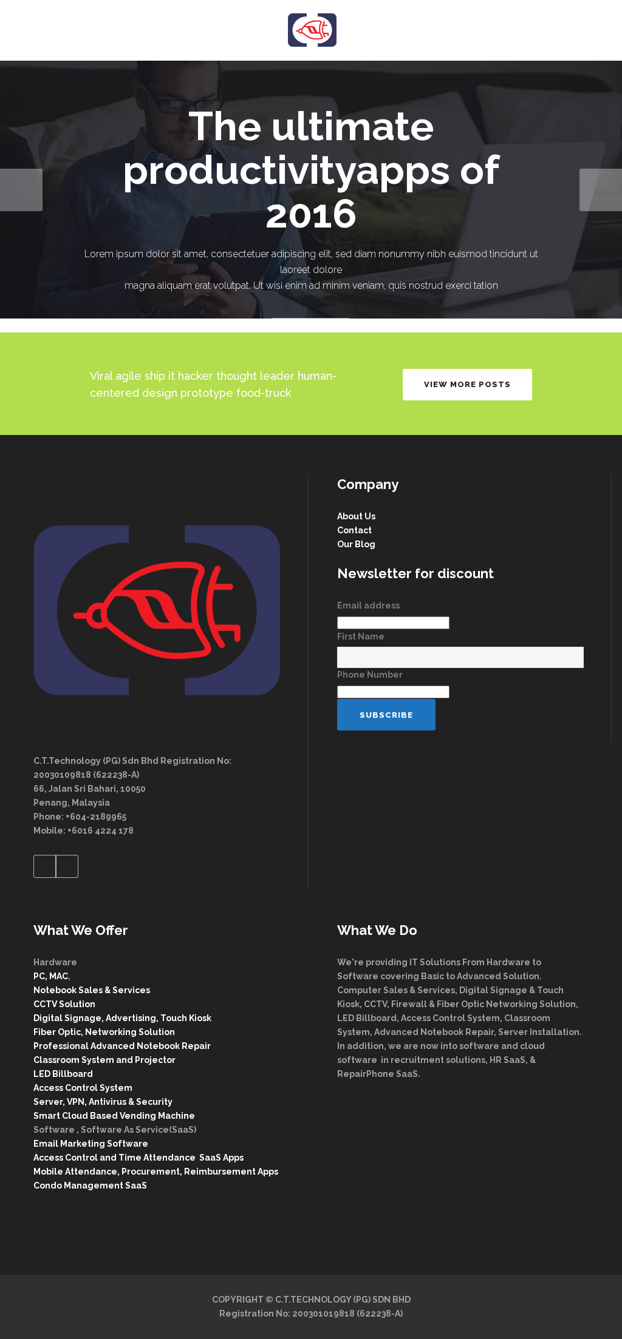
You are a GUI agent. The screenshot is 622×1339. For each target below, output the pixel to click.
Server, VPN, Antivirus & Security (103, 1102)
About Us (356, 516)
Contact (354, 530)
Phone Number (370, 675)
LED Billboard (63, 1074)
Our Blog (356, 544)
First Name (360, 636)
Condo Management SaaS (90, 1185)
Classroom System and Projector (104, 1060)
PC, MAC (50, 976)
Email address (368, 605)
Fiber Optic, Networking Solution (104, 1032)
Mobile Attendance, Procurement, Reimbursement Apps (155, 1171)
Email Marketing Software (91, 1143)
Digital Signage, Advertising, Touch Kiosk (122, 1018)
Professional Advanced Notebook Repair (122, 1046)
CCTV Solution (64, 1004)
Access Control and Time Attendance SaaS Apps (138, 1157)
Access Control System (82, 1088)
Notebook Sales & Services (91, 990)
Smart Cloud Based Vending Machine (114, 1116)
